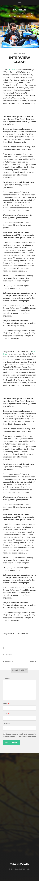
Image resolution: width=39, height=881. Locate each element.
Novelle (19, 9)
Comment (7, 678)
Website (6, 724)
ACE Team (11, 70)
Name (6, 704)
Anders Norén (23, 869)
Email (6, 714)
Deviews (8, 655)
